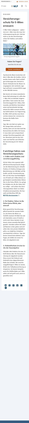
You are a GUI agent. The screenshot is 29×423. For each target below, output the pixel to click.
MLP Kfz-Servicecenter (10, 195)
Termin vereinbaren (14, 69)
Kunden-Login (23, 1)
